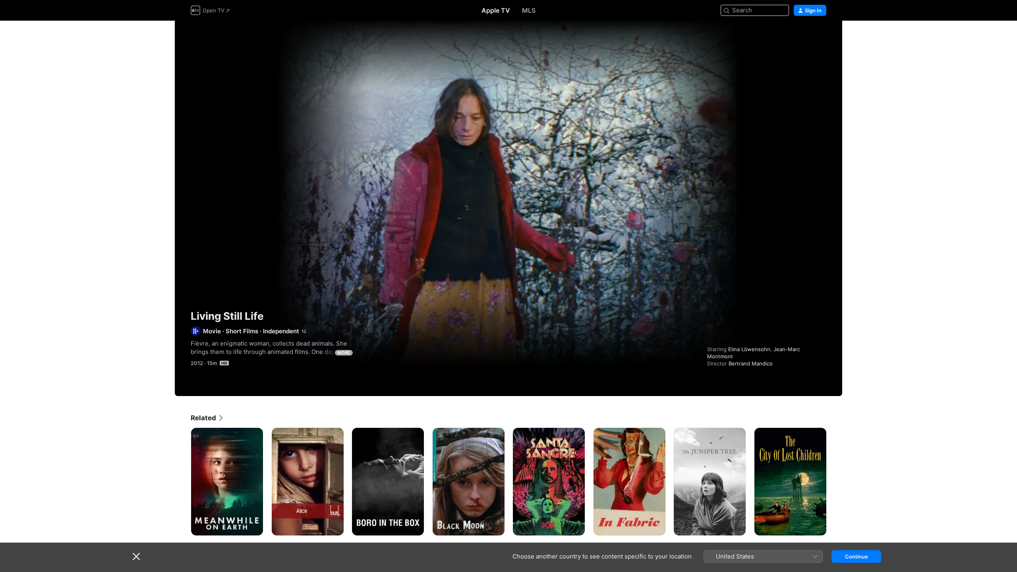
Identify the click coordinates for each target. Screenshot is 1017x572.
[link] (207, 418)
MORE (343, 353)
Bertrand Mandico (751, 363)
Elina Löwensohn (749, 349)
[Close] (136, 556)
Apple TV (495, 10)
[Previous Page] (182, 481)
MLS (529, 10)
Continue (856, 556)
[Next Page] (834, 481)
